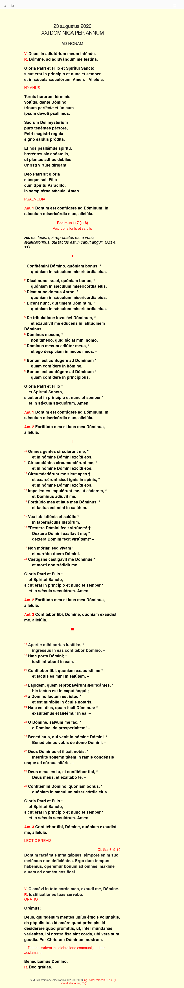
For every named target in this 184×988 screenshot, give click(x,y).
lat (12, 5)
